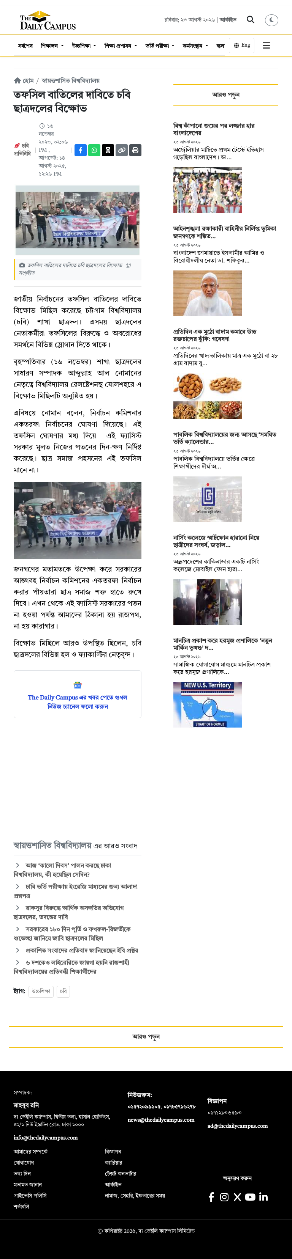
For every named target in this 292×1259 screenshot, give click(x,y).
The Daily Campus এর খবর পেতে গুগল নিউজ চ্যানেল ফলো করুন (77, 702)
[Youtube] (250, 1198)
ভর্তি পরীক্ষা (158, 46)
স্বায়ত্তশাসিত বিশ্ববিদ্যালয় (71, 81)
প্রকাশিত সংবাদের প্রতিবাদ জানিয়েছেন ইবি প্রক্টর (82, 951)
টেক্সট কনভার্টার (120, 1174)
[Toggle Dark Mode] (272, 20)
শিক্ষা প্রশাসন (119, 46)
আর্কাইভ (228, 20)
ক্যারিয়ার (113, 1163)
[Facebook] (81, 150)
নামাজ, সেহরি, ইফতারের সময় (135, 1196)
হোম (27, 81)
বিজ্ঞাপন (113, 1152)
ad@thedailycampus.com (238, 1126)
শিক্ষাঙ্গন (50, 46)
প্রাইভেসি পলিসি (30, 1196)
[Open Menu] (266, 45)
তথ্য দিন (22, 1174)
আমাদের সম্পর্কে (31, 1152)
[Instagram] (224, 1198)
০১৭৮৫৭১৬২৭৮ (179, 1107)
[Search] (251, 20)
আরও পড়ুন (226, 95)
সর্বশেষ (25, 46)
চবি (63, 991)
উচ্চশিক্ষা (82, 46)
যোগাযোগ (24, 1163)
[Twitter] (108, 150)
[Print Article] (135, 150)
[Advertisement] (77, 779)
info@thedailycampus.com (46, 1138)
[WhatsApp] (94, 150)
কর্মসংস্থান (193, 46)
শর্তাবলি (21, 1207)
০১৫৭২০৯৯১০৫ (144, 1107)
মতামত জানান (28, 1185)
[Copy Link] (122, 150)
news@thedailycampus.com (161, 1120)
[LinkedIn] (263, 1198)
